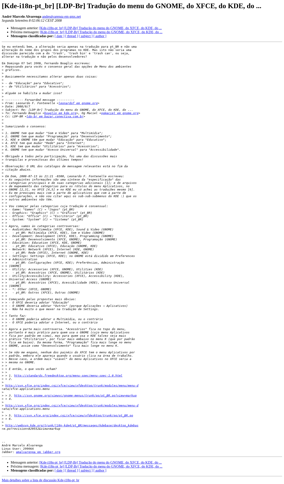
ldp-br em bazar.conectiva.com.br (55, 116)
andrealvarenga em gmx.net (61, 16)
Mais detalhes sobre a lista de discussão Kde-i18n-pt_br (40, 480)
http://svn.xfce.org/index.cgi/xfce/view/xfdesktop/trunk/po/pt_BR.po (73, 415)
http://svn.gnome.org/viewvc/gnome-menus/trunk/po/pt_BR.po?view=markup (75, 395)
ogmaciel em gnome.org (119, 113)
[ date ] (59, 36)
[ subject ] (86, 36)
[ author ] (99, 36)
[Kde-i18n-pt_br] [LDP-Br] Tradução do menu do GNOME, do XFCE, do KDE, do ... (100, 28)
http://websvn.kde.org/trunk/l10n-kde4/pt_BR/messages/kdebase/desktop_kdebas (71, 425)
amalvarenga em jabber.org (38, 452)
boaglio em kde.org (60, 113)
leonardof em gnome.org (78, 103)
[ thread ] (71, 36)
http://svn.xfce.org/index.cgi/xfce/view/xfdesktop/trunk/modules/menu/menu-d (71, 385)
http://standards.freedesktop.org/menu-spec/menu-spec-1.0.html (68, 375)
